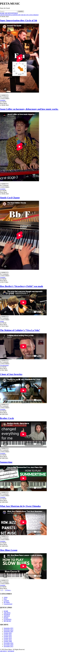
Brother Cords (7, 418)
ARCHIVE (8, 13)
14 (6, 590)
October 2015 (8, 636)
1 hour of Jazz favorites (11, 374)
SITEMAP (14, 13)
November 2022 (8, 643)
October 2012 (8, 639)
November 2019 (8, 644)
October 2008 (8, 641)
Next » (9, 590)
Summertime (6, 462)
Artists (2, 321)
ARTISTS (3, 15)
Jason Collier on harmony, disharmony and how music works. (29, 109)
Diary (5, 599)
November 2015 (8, 646)
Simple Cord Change (10, 197)
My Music (7, 602)
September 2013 (8, 630)
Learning (2, 100)
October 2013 (8, 638)
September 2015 (8, 628)
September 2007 (8, 631)
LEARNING (14, 15)
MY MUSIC (22, 15)
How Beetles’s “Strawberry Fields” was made (21, 286)
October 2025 (8, 633)
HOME (2, 13)
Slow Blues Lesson (8, 550)
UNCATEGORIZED (32, 15)
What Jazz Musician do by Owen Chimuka (20, 506)
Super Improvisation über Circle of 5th (18, 20)
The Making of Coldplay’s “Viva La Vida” (20, 330)
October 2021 (8, 635)
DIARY (8, 15)
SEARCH (20, 11)
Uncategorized (4, 365)
